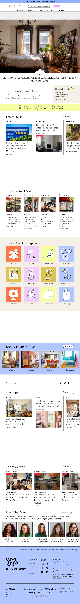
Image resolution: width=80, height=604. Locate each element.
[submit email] (71, 570)
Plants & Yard (71, 121)
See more (68, 117)
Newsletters (61, 96)
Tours (40, 74)
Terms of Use (67, 576)
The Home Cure (62, 99)
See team (65, 512)
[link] (40, 79)
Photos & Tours (20, 10)
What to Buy (60, 10)
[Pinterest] (72, 383)
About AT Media (10, 593)
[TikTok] (65, 383)
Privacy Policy (57, 578)
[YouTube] (42, 572)
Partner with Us (10, 597)
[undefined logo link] (16, 6)
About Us (31, 567)
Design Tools (49, 10)
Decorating (31, 10)
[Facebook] (68, 383)
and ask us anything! (55, 519)
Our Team (32, 563)
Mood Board (61, 92)
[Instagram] (61, 383)
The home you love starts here (19, 549)
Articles (40, 10)
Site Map (31, 573)
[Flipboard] (47, 572)
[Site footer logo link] (16, 563)
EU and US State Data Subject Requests (66, 592)
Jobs (7, 595)
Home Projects (41, 121)
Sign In (67, 89)
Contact (31, 570)
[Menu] (7, 6)
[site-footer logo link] (10, 589)
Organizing (9, 214)
